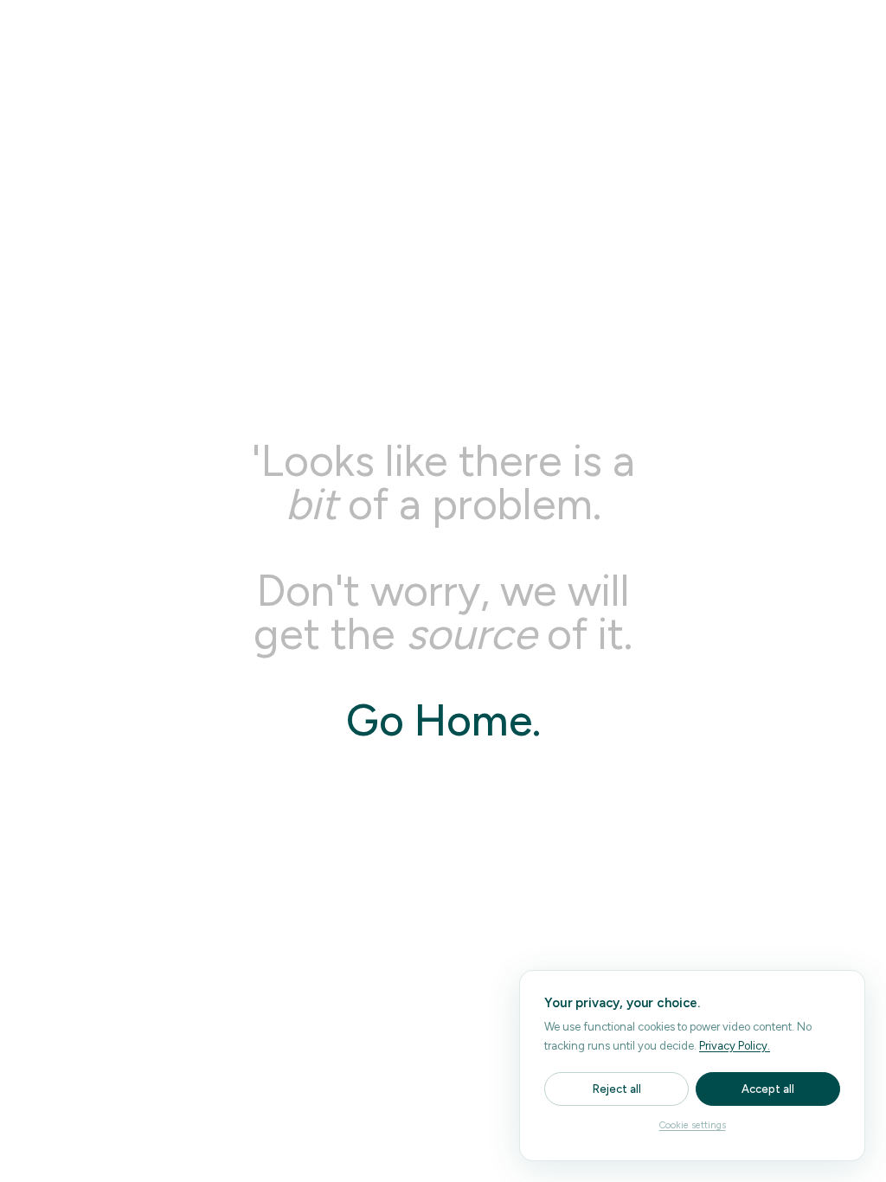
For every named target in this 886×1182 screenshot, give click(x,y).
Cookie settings (692, 1125)
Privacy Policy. (734, 1045)
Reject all (617, 1088)
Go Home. (443, 720)
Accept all (768, 1088)
